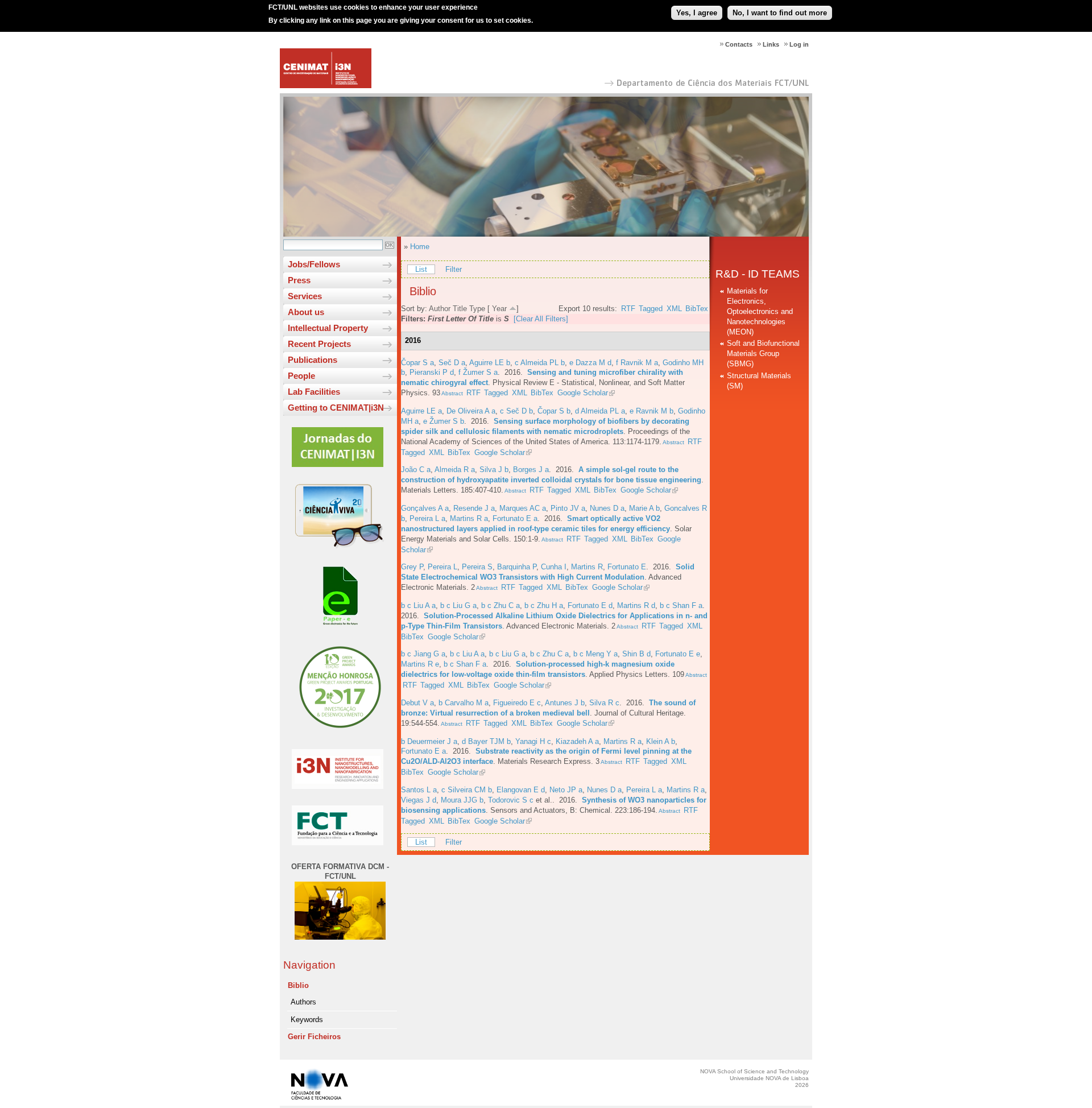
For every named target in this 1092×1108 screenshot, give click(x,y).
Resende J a (474, 508)
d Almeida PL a (600, 411)
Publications (312, 360)
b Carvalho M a (464, 702)
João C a (416, 469)
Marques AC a (522, 508)
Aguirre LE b (489, 362)
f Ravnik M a (637, 362)
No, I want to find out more (780, 13)
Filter (453, 269)
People (301, 376)
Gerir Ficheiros (314, 1036)
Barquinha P (516, 567)
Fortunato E (626, 567)
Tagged (651, 308)
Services (305, 296)
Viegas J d (418, 800)
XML (674, 308)
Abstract (451, 393)
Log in (799, 44)
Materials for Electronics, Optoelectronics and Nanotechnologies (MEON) (760, 311)
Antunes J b (565, 702)
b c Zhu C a (500, 605)
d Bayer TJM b (486, 741)
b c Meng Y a (595, 654)
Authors (303, 1002)
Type (477, 308)
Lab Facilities (314, 391)
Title (460, 308)
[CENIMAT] (325, 85)
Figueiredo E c (517, 702)
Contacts (738, 44)
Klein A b (660, 741)
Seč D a (452, 362)
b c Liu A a (418, 605)
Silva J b (493, 469)
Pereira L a (427, 518)
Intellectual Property (328, 328)
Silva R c (604, 702)
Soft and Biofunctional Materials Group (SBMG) (763, 353)
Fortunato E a (515, 518)
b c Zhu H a (543, 605)
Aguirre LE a (421, 411)
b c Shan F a (681, 605)
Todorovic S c (510, 800)
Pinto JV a (568, 508)
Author (439, 308)
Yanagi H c (533, 741)
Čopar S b (553, 411)
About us (306, 312)
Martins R (587, 567)
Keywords (307, 1019)
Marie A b (644, 508)
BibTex (696, 308)
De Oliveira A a (470, 411)
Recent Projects (319, 344)
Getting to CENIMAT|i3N (336, 407)
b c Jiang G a (423, 654)
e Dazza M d (590, 362)
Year (499, 308)
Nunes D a (607, 508)
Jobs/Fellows (314, 264)
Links (771, 44)
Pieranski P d (432, 372)
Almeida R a (455, 469)
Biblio (298, 985)
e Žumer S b (443, 421)
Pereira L (442, 567)
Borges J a (531, 469)
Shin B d (636, 654)
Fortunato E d (590, 605)
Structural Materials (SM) (759, 380)
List (421, 269)
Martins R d (636, 605)
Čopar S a (417, 362)
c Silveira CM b (466, 789)
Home (419, 246)
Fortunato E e (677, 654)
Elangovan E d (521, 789)
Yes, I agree (696, 13)
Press (299, 280)
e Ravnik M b (651, 411)
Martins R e (420, 664)
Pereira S (477, 567)
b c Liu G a (458, 605)
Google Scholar (582, 392)
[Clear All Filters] (541, 319)
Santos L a (419, 789)
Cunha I (553, 567)
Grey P (412, 567)
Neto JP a (565, 789)
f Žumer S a (478, 372)
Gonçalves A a (425, 508)
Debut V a (417, 702)
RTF (628, 308)
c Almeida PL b (540, 362)
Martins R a (469, 518)
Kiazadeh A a (577, 741)
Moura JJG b (462, 800)
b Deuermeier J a (429, 741)
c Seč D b (516, 411)
